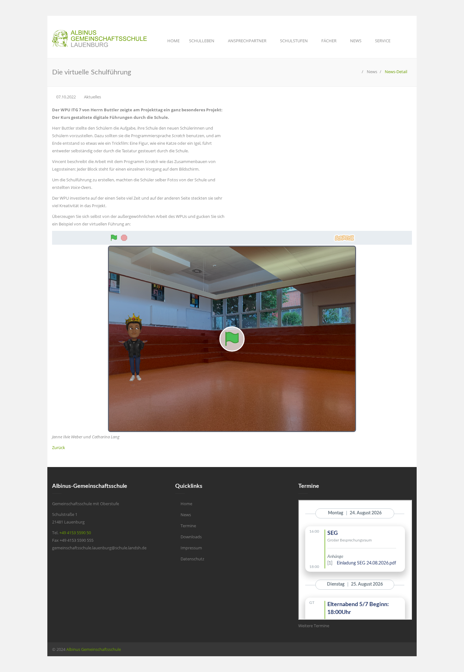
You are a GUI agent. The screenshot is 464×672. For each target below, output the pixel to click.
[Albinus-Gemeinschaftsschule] (357, 71)
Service (383, 41)
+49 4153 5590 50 (75, 532)
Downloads (191, 537)
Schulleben (202, 41)
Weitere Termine (313, 625)
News (356, 41)
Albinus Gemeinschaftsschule (93, 649)
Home (173, 41)
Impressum (191, 548)
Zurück (58, 447)
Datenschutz (192, 559)
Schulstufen (294, 41)
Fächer (329, 41)
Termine (188, 526)
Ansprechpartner (247, 41)
